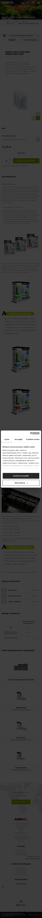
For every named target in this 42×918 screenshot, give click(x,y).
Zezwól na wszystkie (21, 476)
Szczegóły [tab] (18, 439)
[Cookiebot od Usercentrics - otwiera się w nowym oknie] (30, 433)
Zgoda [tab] (6, 439)
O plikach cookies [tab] (33, 439)
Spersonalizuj (20, 483)
